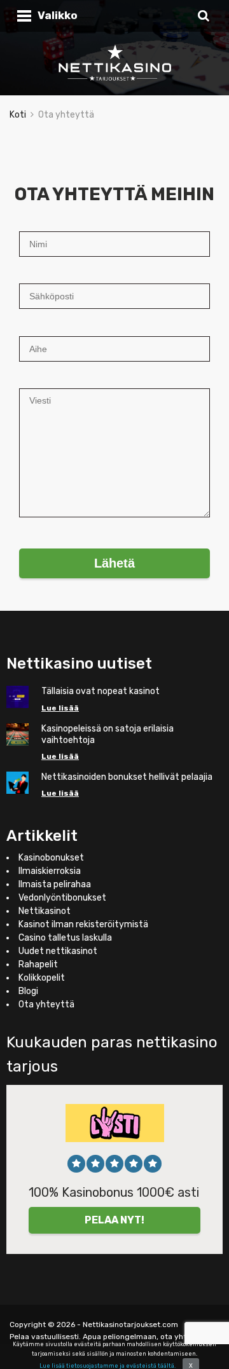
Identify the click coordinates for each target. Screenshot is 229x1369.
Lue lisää (60, 708)
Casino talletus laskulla (65, 937)
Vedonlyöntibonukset (62, 897)
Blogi (28, 991)
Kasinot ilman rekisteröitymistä (83, 924)
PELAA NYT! (114, 1220)
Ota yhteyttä (46, 1004)
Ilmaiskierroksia (49, 871)
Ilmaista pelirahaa (54, 884)
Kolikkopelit (41, 977)
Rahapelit (38, 964)
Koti (18, 114)
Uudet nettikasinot (57, 951)
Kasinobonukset (51, 857)
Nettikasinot (44, 911)
